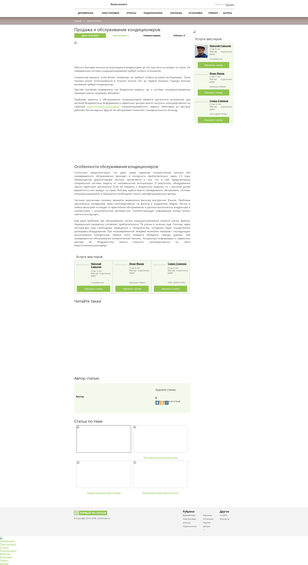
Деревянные (7, 541)
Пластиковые (8, 544)
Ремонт (4, 560)
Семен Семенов (177, 263)
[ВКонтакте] (157, 403)
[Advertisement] (132, 56)
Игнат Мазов (136, 263)
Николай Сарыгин (220, 45)
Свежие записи (94, 20)
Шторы (4, 563)
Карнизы (5, 553)
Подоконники (8, 550)
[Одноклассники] (162, 403)
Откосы (4, 547)
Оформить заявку (93, 288)
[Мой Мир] (167, 403)
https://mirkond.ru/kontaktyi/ (103, 106)
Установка (6, 557)
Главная (78, 20)
